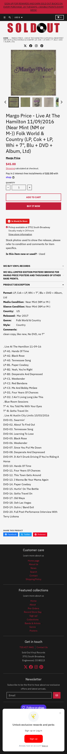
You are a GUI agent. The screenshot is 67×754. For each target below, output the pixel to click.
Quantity (10, 183)
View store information (20, 234)
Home (5, 38)
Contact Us (42, 647)
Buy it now (33, 206)
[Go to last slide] (5, 102)
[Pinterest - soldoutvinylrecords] (42, 46)
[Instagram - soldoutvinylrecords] (36, 46)
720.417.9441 (27, 647)
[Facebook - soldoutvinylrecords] (31, 46)
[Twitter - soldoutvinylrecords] (25, 46)
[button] (13, 102)
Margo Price (13, 158)
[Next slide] (61, 102)
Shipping (10, 168)
